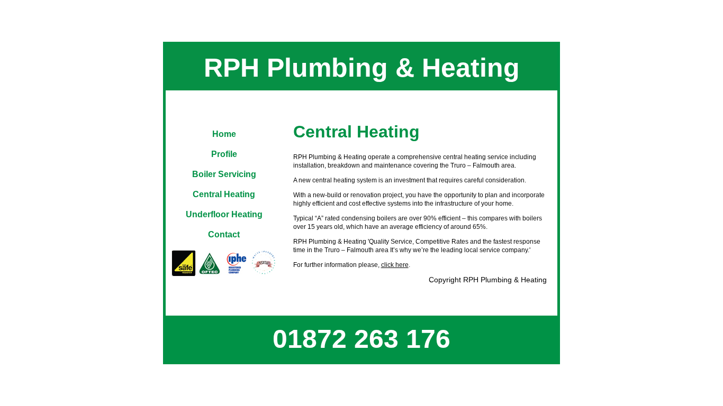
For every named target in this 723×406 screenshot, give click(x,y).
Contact (224, 234)
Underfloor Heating (224, 214)
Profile (224, 154)
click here (395, 265)
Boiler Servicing (224, 174)
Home (224, 134)
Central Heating (224, 194)
